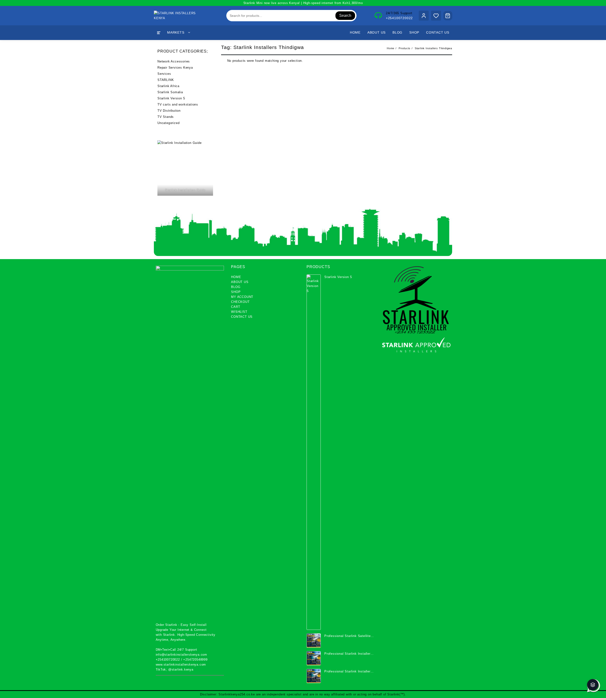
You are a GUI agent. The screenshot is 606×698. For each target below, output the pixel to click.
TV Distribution (169, 110)
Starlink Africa (168, 86)
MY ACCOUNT (242, 297)
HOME (236, 277)
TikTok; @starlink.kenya (174, 669)
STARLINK (165, 80)
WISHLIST (239, 312)
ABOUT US (239, 282)
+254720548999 (195, 659)
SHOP (236, 292)
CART (235, 307)
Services (164, 73)
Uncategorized (168, 123)
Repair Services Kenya (175, 67)
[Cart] (448, 15)
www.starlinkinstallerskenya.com (181, 664)
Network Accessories (173, 61)
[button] (592, 684)
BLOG (235, 287)
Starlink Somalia (170, 92)
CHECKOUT (240, 302)
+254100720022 (399, 18)
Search (345, 15)
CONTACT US (242, 316)
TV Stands (165, 117)
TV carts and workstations (177, 104)
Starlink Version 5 (171, 98)
